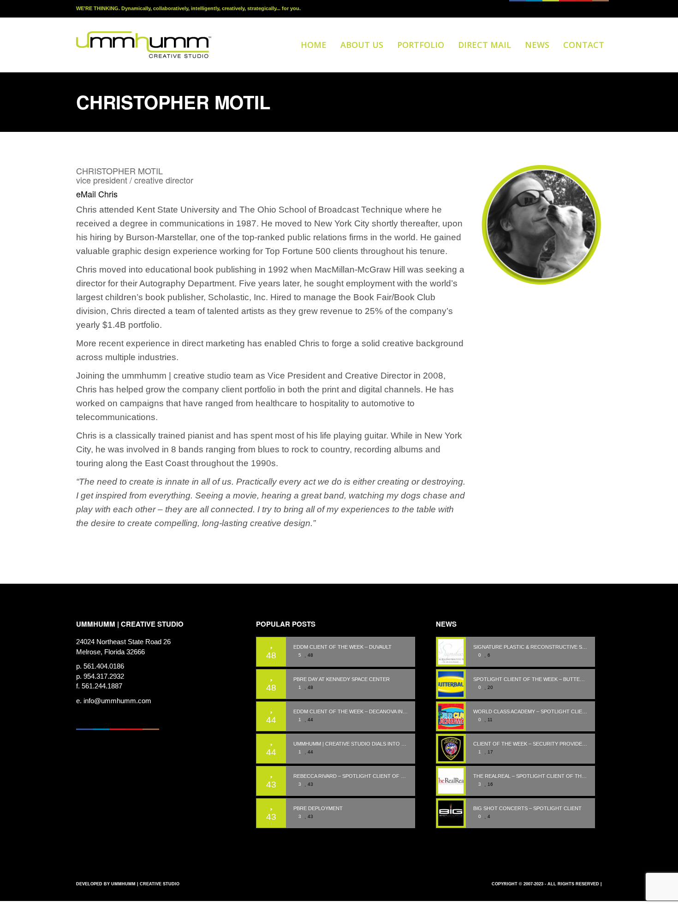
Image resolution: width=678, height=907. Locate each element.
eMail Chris (97, 194)
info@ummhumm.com (117, 701)
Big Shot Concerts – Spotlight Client (527, 808)
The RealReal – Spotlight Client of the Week (530, 776)
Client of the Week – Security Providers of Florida (530, 744)
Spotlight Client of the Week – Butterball (530, 679)
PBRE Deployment (318, 808)
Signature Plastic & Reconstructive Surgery (530, 647)
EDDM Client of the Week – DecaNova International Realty (350, 711)
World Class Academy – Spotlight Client (530, 711)
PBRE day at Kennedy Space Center (341, 679)
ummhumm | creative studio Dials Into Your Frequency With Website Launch (350, 744)
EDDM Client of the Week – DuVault (342, 647)
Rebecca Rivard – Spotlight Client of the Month (350, 776)
